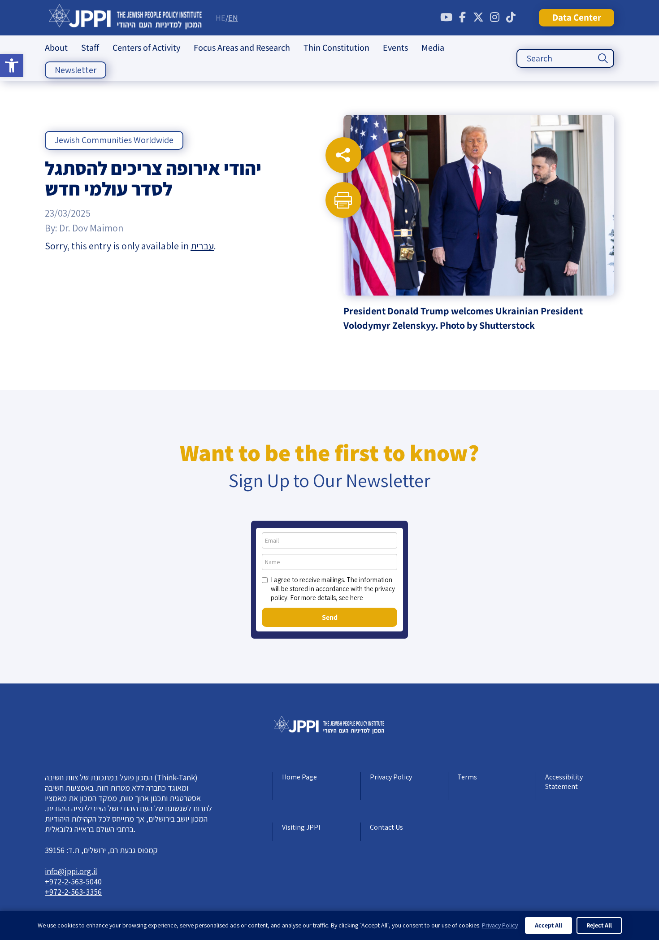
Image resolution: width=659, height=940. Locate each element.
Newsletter (75, 70)
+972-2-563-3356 (73, 892)
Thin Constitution (336, 47)
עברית (202, 245)
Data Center (576, 17)
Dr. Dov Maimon (91, 228)
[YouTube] (446, 17)
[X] (478, 17)
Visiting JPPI (301, 827)
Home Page (299, 777)
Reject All (599, 925)
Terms (467, 777)
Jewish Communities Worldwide (114, 140)
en (233, 18)
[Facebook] (462, 17)
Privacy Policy (391, 777)
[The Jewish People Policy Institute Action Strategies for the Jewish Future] (126, 18)
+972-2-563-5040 (73, 881)
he (220, 18)
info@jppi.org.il (71, 871)
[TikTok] (510, 17)
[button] (11, 65)
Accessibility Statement (564, 781)
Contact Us (386, 827)
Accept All (548, 925)
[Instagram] (494, 17)
